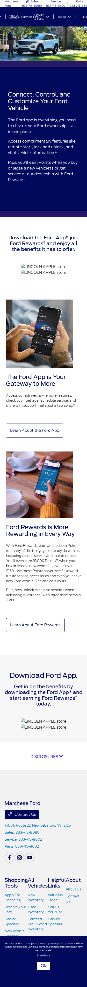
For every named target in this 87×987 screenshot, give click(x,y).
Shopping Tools (16, 883)
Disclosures (44, 756)
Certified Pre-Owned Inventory (37, 924)
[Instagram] (19, 858)
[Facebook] (9, 858)
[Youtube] (30, 858)
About (73, 880)
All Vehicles (38, 883)
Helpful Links (57, 883)
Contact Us (25, 814)
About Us (73, 889)
